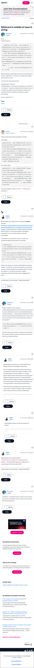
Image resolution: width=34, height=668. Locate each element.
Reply (5, 114)
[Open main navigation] (32, 2)
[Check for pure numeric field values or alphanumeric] (32, 124)
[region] (17, 659)
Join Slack (17, 553)
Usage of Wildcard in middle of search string (15, 585)
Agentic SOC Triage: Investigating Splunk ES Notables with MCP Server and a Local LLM (15, 612)
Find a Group (17, 572)
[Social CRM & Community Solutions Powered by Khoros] (28, 644)
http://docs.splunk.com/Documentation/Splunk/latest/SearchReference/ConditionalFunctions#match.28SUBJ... (17, 227)
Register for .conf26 (17, 532)
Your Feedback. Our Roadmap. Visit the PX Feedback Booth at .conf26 (14, 599)
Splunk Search (6, 18)
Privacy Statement (16, 661)
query (3, 103)
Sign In (26, 2)
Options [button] (31, 18)
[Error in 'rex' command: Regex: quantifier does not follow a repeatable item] (29, 124)
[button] (32, 24)
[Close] (31, 654)
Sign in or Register (14, 12)
